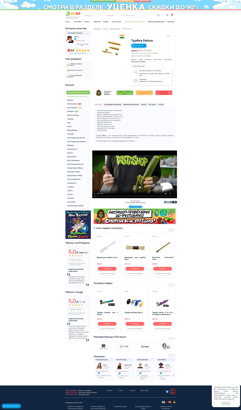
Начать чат (137, 207)
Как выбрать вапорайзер (164, 92)
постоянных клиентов (145, 53)
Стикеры (70, 187)
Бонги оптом (116, 22)
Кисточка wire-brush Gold (162, 258)
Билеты (70, 153)
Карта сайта (145, 390)
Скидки (106, 22)
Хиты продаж (74, 107)
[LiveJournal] (176, 202)
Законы (109, 390)
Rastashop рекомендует (76, 92)
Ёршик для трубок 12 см (107, 257)
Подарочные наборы (75, 168)
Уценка (70, 194)
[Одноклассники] (168, 202)
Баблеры (70, 145)
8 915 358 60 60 (71, 394)
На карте (101, 377)
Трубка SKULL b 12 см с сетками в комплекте (162, 313)
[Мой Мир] (170, 202)
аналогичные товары (138, 61)
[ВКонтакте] (165, 202)
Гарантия (96, 22)
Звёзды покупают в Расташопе (74, 64)
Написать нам (12, 406)
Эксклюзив (71, 202)
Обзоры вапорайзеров (156, 22)
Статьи (120, 390)
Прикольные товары (74, 175)
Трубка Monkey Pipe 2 (134, 312)
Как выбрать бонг (144, 92)
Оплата (87, 22)
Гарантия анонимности (136, 22)
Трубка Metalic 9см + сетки (107, 313)
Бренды (70, 100)
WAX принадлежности (75, 164)
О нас (67, 22)
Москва (88, 15)
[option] (112, 48)
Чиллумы (70, 198)
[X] (173, 202)
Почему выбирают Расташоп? (74, 76)
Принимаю (226, 403)
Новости (132, 390)
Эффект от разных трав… (125, 92)
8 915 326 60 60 (71, 390)
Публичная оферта (120, 406)
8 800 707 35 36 (71, 392)
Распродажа (73, 104)
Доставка (78, 22)
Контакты (170, 22)
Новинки (72, 111)
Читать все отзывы (75, 259)
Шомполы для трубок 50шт (135, 258)
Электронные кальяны (75, 206)
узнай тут (139, 46)
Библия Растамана (76, 70)
